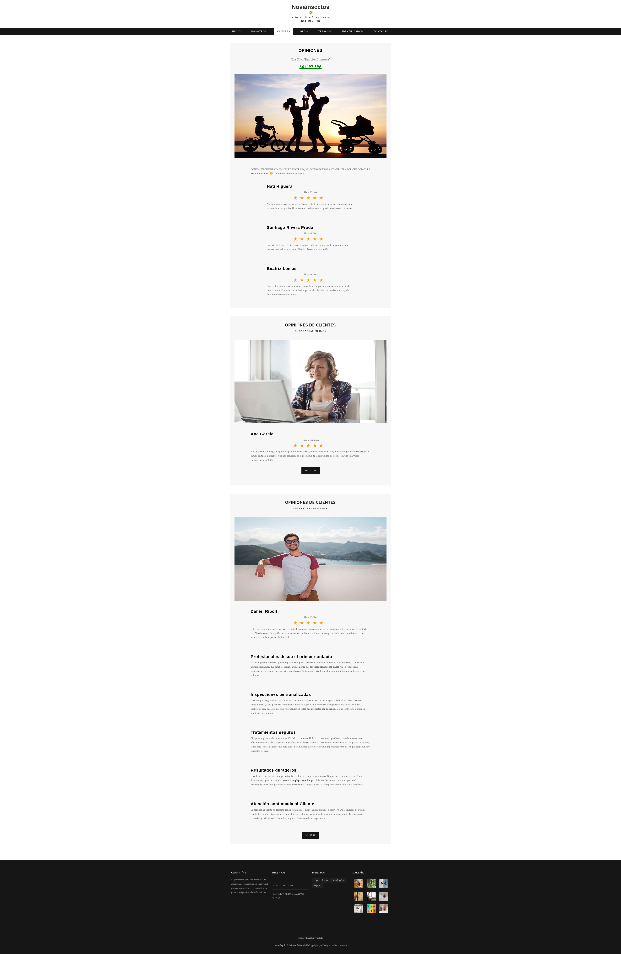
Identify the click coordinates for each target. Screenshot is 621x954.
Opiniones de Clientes (310, 325)
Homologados (338, 880)
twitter (301, 937)
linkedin (310, 937)
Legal (316, 880)
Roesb (325, 880)
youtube (319, 937)
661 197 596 (310, 835)
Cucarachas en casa (310, 331)
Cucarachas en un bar (310, 508)
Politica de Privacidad (297, 945)
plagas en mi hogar (304, 780)
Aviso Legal (279, 945)
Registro (317, 885)
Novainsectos (310, 7)
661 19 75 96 (310, 21)
